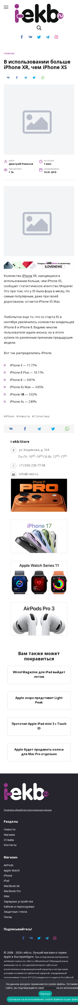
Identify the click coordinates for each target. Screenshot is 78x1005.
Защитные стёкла (15, 911)
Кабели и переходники (19, 906)
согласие (50, 987)
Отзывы (9, 840)
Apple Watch (12, 870)
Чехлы (8, 917)
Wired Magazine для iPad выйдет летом (39, 674)
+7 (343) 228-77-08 (32, 465)
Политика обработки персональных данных (28, 809)
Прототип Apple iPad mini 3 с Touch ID (39, 725)
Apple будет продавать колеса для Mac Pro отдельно (39, 751)
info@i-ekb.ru (28, 474)
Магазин (9, 834)
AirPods (8, 865)
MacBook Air (12, 886)
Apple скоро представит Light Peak (39, 700)
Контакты (10, 845)
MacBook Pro (12, 891)
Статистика (41, 416)
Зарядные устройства (18, 901)
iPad (6, 880)
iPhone (27, 276)
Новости (24, 416)
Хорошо (45, 993)
